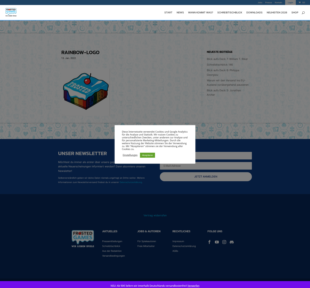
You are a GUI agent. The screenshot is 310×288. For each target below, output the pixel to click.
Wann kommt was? (200, 12)
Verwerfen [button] (193, 285)
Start (168, 12)
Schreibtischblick (229, 12)
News (180, 12)
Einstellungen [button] (130, 155)
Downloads (254, 12)
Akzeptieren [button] (147, 155)
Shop (294, 12)
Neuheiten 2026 (277, 12)
